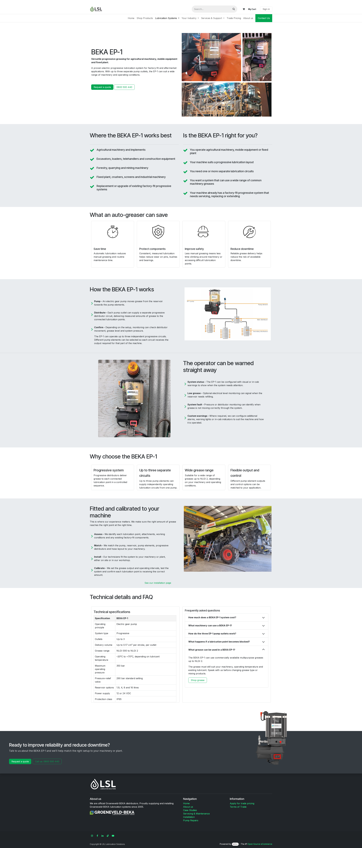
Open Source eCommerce (260, 844)
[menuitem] (131, 18)
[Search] (233, 9)
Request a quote (102, 87)
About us (188, 806)
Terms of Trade (238, 806)
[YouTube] (113, 835)
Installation (189, 817)
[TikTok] (107, 835)
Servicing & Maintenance (196, 813)
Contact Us (264, 18)
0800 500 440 (124, 87)
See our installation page (158, 582)
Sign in (266, 9)
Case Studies (190, 810)
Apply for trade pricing (242, 803)
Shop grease (197, 680)
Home (186, 803)
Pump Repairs (190, 820)
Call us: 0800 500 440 (47, 761)
